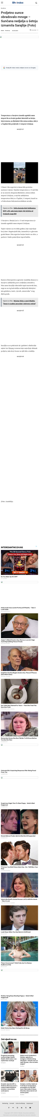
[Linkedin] (21, 1107)
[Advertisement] (19, 92)
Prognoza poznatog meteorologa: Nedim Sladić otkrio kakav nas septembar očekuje (9, 1058)
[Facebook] (9, 1107)
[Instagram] (17, 1107)
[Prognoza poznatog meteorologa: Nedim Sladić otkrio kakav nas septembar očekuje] (10, 1047)
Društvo (3, 8)
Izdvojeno (3, 1062)
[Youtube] (30, 1107)
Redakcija (7, 30)
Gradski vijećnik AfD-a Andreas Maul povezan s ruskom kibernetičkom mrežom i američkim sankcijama (9, 1087)
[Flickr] (13, 1107)
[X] (26, 1107)
